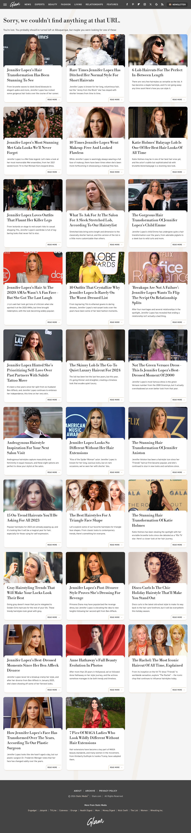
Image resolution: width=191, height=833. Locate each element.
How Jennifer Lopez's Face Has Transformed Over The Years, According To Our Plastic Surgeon (32, 740)
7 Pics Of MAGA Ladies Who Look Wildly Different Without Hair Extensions (94, 738)
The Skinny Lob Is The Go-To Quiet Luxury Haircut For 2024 (95, 368)
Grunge (73, 810)
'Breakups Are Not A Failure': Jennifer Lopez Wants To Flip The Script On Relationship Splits (156, 295)
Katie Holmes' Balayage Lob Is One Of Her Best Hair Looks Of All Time (157, 147)
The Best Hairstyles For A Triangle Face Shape (90, 518)
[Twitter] (150, 5)
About (78, 790)
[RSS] (162, 5)
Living (78, 4)
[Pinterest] (133, 5)
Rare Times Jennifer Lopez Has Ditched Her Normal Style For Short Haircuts (94, 75)
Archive (90, 790)
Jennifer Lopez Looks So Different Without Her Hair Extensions (91, 447)
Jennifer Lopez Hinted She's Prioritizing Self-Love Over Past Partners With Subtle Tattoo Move (30, 373)
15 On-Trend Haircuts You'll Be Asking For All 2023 (32, 518)
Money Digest (109, 810)
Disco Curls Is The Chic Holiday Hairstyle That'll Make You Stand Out (157, 593)
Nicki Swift (123, 810)
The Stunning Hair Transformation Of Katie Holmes (152, 520)
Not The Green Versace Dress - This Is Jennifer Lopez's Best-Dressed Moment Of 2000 (156, 370)
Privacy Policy (108, 790)
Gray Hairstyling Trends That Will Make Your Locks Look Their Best (31, 593)
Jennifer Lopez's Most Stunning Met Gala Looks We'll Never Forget (32, 147)
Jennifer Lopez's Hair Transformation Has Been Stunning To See (28, 75)
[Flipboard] (138, 5)
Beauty (52, 4)
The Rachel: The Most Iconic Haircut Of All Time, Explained (157, 663)
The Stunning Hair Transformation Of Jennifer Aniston (154, 447)
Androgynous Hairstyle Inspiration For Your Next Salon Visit (28, 447)
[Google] (156, 5)
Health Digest (86, 810)
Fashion (66, 4)
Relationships (94, 4)
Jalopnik (43, 810)
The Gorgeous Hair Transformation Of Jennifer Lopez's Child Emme (154, 220)
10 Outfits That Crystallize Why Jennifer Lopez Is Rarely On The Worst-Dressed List (94, 292)
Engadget (32, 810)
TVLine (53, 810)
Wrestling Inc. (156, 810)
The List (134, 810)
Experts (40, 4)
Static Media (82, 796)
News (28, 4)
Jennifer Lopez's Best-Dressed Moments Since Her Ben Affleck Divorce (33, 665)
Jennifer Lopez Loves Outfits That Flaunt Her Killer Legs (30, 217)
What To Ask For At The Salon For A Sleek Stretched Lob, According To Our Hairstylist (93, 220)
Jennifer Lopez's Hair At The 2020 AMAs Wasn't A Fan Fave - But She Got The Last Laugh (32, 292)
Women (144, 810)
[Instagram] (144, 5)
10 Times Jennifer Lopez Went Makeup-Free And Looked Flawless (93, 147)
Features (112, 4)
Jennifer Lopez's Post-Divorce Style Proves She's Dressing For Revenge (94, 593)
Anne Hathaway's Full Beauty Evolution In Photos (93, 663)
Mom (97, 810)
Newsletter (179, 4)
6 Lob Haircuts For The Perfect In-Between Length (157, 72)
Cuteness (63, 810)
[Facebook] (127, 5)
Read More (52, 99)
